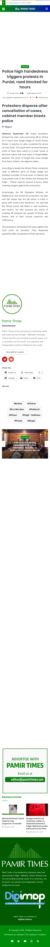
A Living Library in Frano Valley (19, 3)
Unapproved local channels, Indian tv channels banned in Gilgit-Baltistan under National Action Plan (37, 823)
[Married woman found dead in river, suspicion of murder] (13, 810)
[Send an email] (22, 93)
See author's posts (15, 352)
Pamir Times (14, 93)
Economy (25, 437)
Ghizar (13, 415)
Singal (32, 420)
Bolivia (18, 403)
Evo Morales (17, 409)
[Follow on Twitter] (21, 93)
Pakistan (25, 67)
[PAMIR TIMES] (25, 8)
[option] (25, 444)
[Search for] (46, 10)
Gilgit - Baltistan (32, 415)
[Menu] (3, 10)
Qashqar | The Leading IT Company (31, 934)
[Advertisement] (25, 38)
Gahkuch (35, 409)
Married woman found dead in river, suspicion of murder (13, 821)
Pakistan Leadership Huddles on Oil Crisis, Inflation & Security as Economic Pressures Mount (25, 446)
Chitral (32, 403)
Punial (19, 420)
